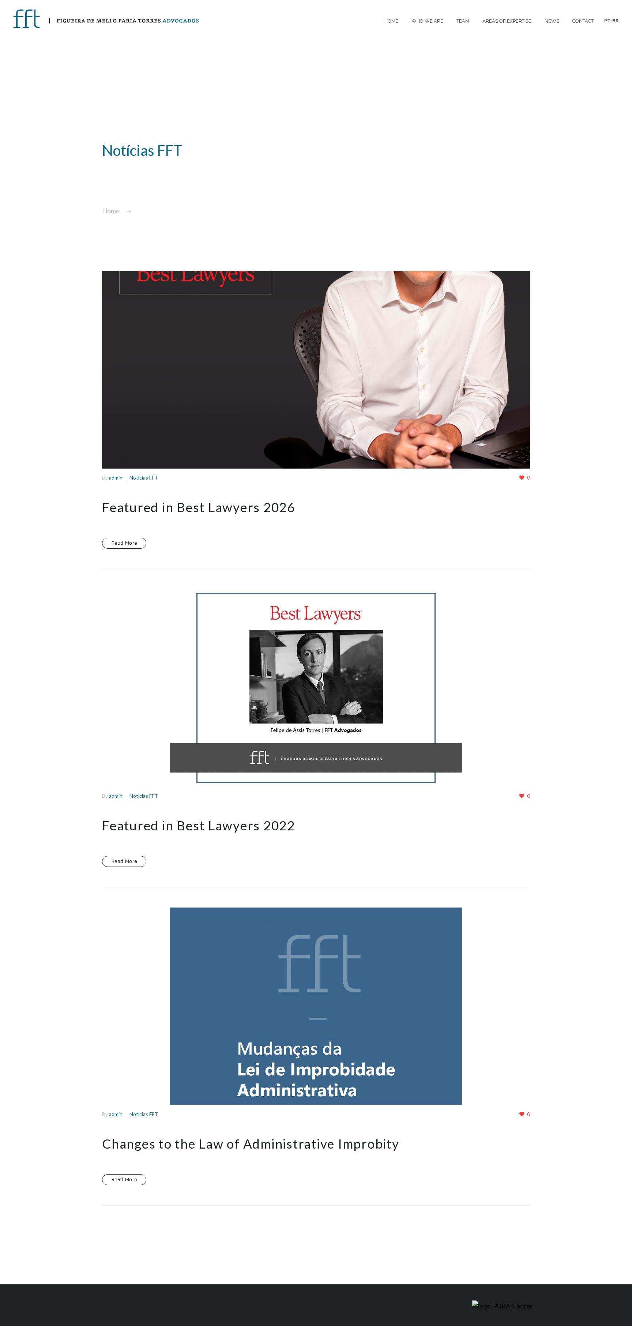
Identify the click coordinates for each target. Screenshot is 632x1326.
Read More (124, 543)
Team (462, 21)
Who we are (427, 21)
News (552, 21)
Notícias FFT (143, 477)
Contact (583, 21)
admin (116, 477)
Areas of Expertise (506, 21)
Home (391, 21)
